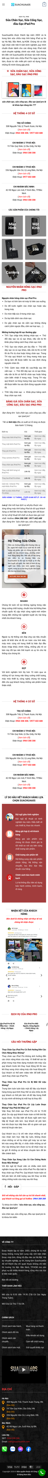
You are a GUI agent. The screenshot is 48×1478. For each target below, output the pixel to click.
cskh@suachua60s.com (19, 1441)
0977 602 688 (36, 133)
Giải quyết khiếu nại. (35, 1347)
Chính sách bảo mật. (11, 1347)
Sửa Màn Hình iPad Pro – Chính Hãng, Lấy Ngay (36, 1026)
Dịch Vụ (22, 17)
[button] (3, 4)
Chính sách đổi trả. (10, 1332)
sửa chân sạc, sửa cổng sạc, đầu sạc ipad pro (23, 101)
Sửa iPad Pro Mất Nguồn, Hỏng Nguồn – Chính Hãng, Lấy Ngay (12, 1027)
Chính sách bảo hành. (12, 1326)
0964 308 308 (22, 133)
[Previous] (6, 975)
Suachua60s (7, 35)
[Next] (41, 975)
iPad (27, 17)
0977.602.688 (35, 518)
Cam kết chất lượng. (35, 1341)
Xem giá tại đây (27, 437)
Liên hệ (27, 471)
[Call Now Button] (41, 1472)
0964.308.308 (20, 518)
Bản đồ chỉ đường (10, 1280)
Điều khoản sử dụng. (35, 1335)
